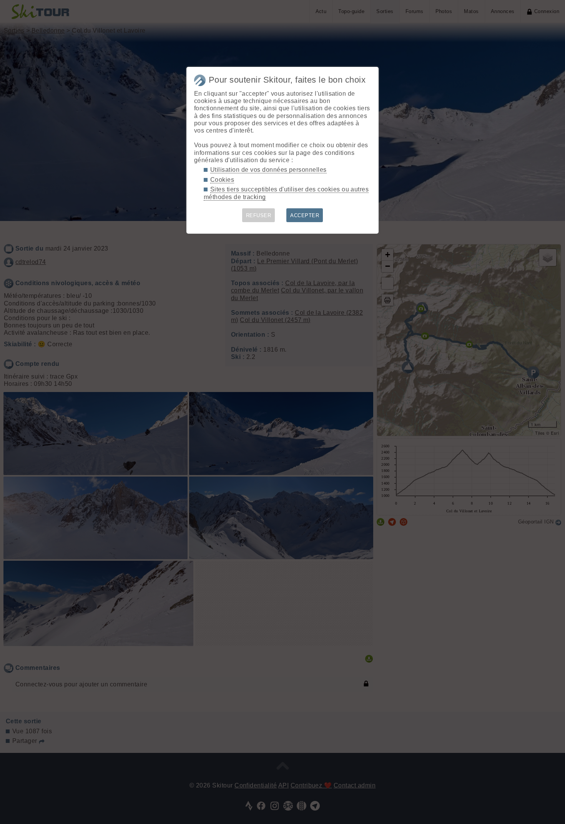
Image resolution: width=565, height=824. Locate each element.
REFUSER (258, 215)
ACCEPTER (304, 215)
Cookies (222, 179)
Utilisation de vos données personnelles (268, 169)
